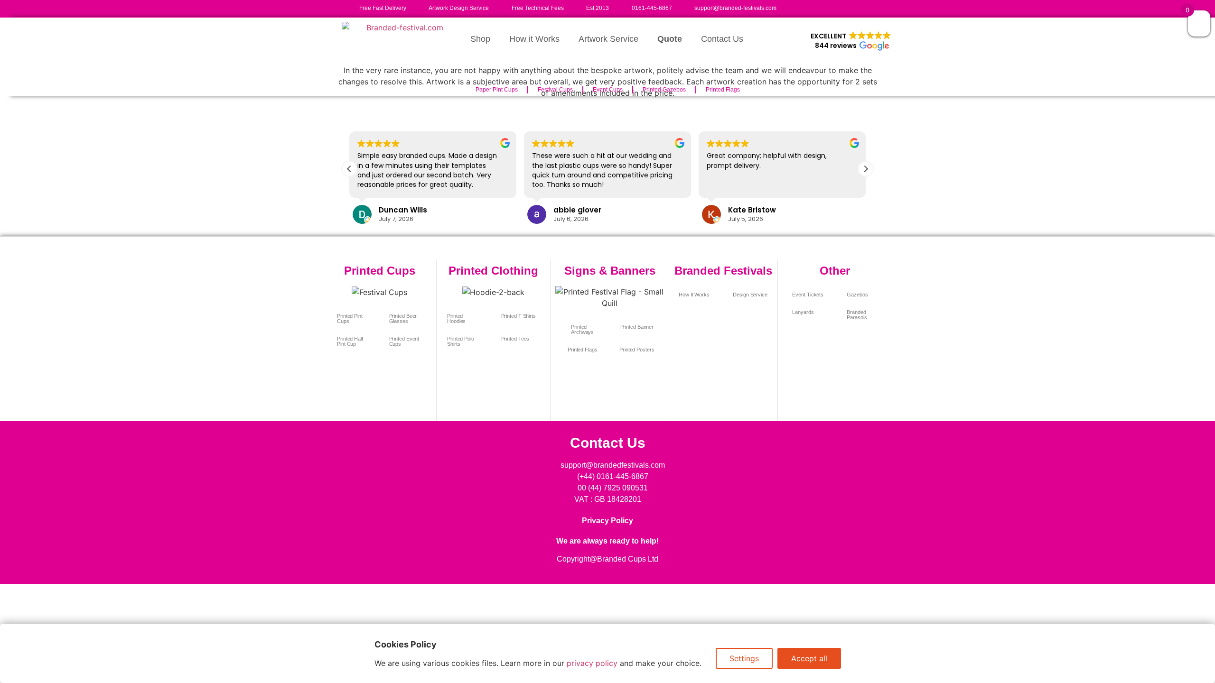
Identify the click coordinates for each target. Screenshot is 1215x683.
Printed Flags (723, 89)
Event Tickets (807, 294)
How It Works (694, 294)
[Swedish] (849, 6)
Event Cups (608, 89)
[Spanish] (840, 6)
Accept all (809, 658)
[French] (802, 6)
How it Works (534, 39)
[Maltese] (830, 6)
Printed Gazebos (664, 89)
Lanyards (802, 312)
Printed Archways (582, 329)
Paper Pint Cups (497, 89)
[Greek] (821, 6)
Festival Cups (555, 89)
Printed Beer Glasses (403, 318)
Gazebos (857, 294)
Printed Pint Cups (350, 318)
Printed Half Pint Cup (350, 341)
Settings (744, 658)
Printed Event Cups (404, 341)
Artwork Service (608, 39)
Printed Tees (515, 339)
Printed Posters (636, 349)
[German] (811, 6)
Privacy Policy (607, 521)
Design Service (750, 294)
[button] (851, 41)
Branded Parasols (857, 314)
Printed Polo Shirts (460, 341)
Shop (480, 39)
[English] (792, 6)
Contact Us (722, 39)
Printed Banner (637, 327)
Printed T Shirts (518, 316)
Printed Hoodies (456, 318)
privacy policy (592, 663)
